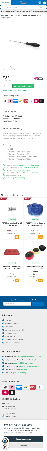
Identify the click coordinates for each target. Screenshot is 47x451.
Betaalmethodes (11, 333)
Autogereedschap (9, 11)
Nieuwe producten (11, 323)
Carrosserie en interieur (23, 11)
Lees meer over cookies (22, 433)
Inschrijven (38, 304)
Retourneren (9, 327)
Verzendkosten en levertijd (15, 330)
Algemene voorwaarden (14, 339)
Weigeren (23, 445)
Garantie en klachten (12, 343)
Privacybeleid (10, 336)
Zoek (41, 7)
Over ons (8, 320)
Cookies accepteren (23, 439)
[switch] (5, 447)
